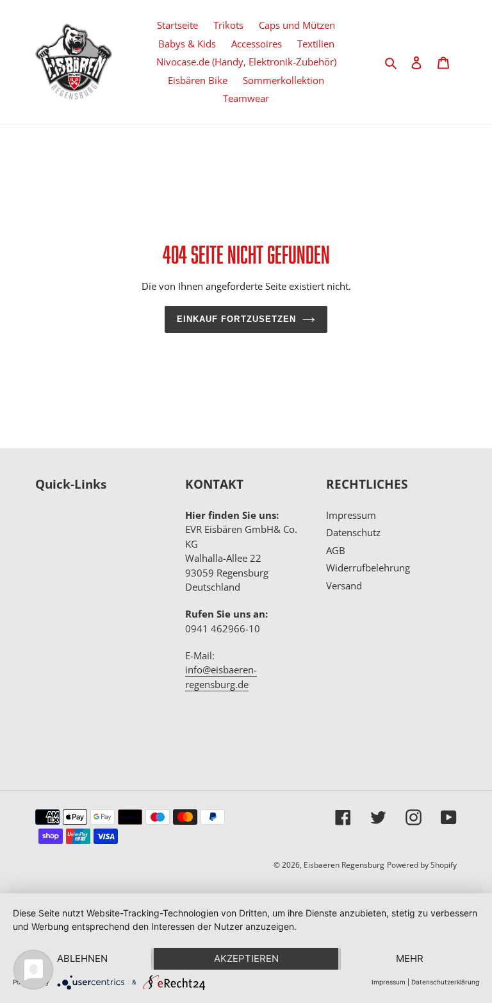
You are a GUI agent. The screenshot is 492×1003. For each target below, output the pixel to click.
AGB (335, 550)
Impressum (351, 515)
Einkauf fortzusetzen (236, 319)
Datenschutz (353, 532)
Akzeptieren (246, 958)
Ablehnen (82, 958)
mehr (409, 958)
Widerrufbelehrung (368, 567)
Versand (344, 585)
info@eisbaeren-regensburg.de (221, 677)
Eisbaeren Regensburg (344, 864)
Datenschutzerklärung (445, 982)
